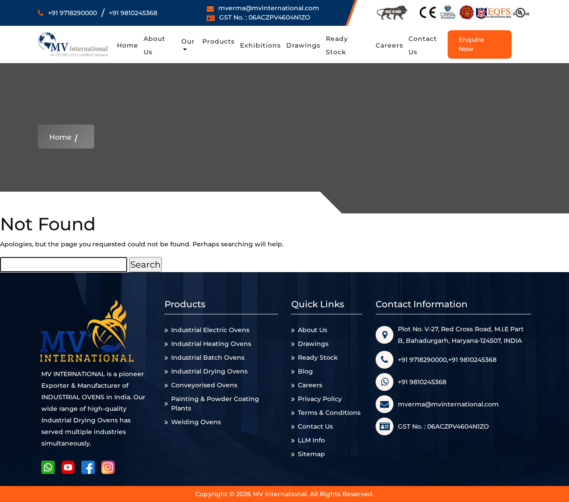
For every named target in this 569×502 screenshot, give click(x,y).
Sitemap (311, 454)
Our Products (208, 41)
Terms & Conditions (329, 413)
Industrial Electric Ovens (210, 330)
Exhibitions (260, 45)
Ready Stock (318, 357)
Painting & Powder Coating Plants (215, 403)
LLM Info (311, 440)
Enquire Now (471, 44)
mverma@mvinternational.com (268, 8)
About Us (312, 330)
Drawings (303, 45)
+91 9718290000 (72, 13)
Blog (305, 371)
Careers (389, 45)
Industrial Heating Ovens (211, 344)
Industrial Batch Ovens (207, 357)
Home (127, 45)
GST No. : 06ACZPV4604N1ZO (264, 17)
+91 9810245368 (133, 13)
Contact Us (315, 426)
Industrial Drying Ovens (209, 371)
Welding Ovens (196, 422)
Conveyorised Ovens (204, 385)
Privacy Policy (320, 399)
